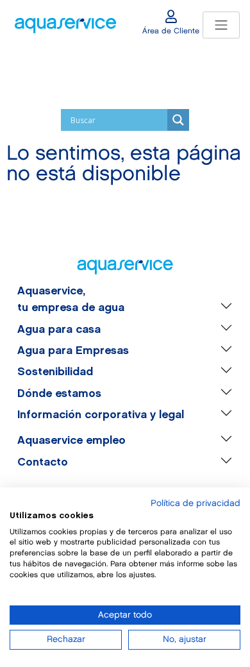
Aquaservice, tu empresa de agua (70, 299)
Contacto (42, 462)
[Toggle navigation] (221, 25)
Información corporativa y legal (100, 415)
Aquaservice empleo (71, 440)
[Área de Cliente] (171, 16)
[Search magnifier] (178, 120)
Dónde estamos (59, 394)
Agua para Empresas (73, 351)
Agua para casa (59, 330)
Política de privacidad (195, 503)
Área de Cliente (170, 31)
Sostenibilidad (55, 372)
